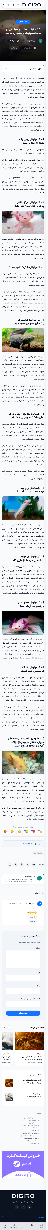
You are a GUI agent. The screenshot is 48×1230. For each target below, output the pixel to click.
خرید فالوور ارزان (33, 1123)
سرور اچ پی (34, 1131)
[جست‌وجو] (18, 5)
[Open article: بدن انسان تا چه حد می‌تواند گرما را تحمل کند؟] (9, 1097)
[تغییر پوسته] (8, 5)
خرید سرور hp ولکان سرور (30, 1118)
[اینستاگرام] (23, 1207)
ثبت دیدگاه (23, 1013)
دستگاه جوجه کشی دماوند (30, 1133)
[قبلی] (9, 1027)
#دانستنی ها (38, 853)
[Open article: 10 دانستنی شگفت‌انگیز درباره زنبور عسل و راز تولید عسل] (9, 1083)
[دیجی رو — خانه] (31, 5)
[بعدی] (4, 1027)
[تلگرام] (29, 1207)
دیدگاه (37, 948)
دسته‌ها (41, 1217)
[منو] (3, 5)
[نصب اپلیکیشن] (17, 1207)
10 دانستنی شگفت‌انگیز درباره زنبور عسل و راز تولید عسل (31, 1081)
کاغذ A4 (35, 1128)
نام (38, 972)
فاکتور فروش (34, 1143)
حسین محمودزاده (32, 40)
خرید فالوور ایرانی (32, 1121)
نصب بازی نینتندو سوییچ (30, 1138)
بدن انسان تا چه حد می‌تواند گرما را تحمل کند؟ (33, 1095)
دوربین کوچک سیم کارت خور (29, 1126)
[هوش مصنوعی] (13, 5)
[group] (23, 1049)
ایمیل (37, 985)
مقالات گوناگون (23, 22)
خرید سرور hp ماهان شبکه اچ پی (28, 1136)
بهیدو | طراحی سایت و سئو (30, 1141)
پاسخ (31, 921)
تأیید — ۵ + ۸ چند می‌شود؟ (30, 999)
